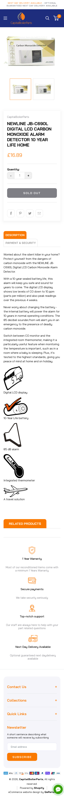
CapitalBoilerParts (18, 117)
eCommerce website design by (26, 792)
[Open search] (47, 18)
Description (15, 235)
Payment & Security (21, 243)
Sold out (32, 193)
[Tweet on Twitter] (30, 213)
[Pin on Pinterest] (20, 213)
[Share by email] (39, 213)
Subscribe (22, 757)
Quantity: (13, 169)
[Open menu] (5, 18)
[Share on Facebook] (11, 213)
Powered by (32, 788)
